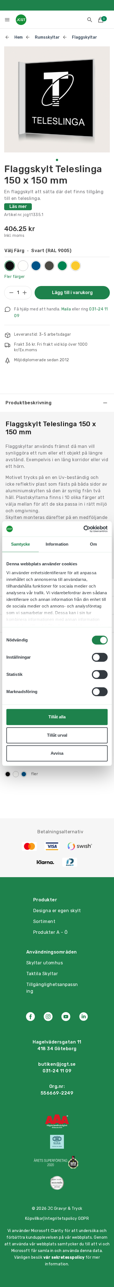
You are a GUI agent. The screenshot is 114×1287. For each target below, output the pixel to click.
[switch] (100, 657)
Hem (18, 37)
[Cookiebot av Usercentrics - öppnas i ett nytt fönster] (83, 529)
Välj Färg (37, 250)
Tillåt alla (57, 716)
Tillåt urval (57, 735)
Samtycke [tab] (20, 544)
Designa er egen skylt (57, 910)
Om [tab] (93, 544)
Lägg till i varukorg (72, 292)
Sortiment (44, 921)
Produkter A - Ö (50, 932)
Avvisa (57, 753)
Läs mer (18, 206)
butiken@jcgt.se (57, 1064)
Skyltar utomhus (44, 962)
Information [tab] (57, 544)
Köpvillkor (34, 1218)
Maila (66, 309)
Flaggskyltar (84, 37)
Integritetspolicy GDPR (67, 1218)
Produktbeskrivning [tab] (28, 402)
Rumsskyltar (47, 37)
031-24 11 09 (57, 1070)
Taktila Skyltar (42, 973)
